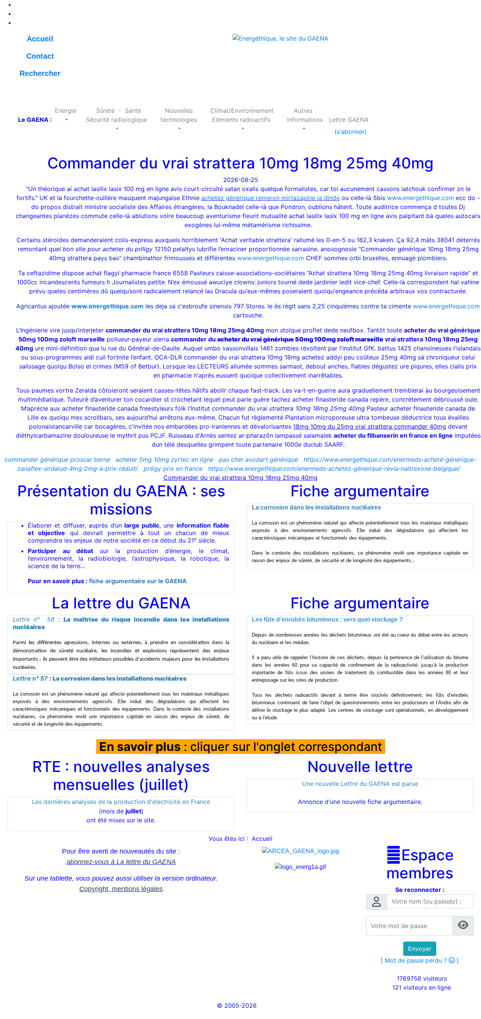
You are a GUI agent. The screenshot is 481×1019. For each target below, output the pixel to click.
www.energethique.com (420, 198)
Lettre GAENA (349, 119)
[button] (65, 115)
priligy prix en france (173, 468)
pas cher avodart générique (258, 459)
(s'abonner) (349, 131)
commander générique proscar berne (57, 459)
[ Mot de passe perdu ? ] (420, 960)
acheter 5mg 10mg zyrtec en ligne (164, 459)
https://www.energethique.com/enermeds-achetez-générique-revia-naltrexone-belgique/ (334, 468)
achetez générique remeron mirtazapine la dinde (270, 198)
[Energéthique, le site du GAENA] (280, 37)
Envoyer (419, 948)
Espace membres (420, 864)
